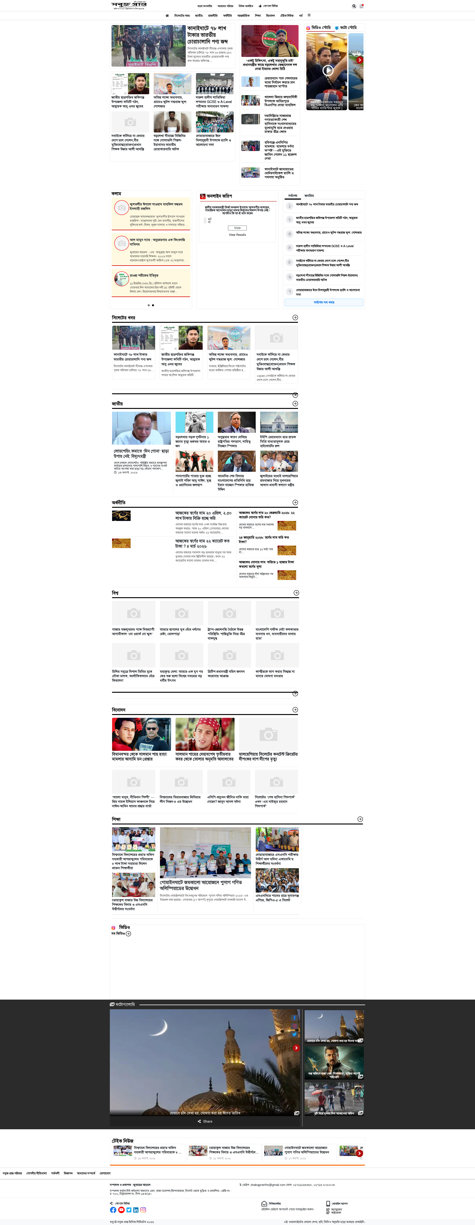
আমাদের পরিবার (225, 6)
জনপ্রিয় (309, 196)
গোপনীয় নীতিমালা (36, 1173)
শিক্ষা (258, 16)
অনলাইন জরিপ (219, 196)
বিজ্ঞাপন (68, 1173)
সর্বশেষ (292, 196)
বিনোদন (270, 16)
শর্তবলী (55, 1173)
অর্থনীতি (227, 16)
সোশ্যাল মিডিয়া (270, 6)
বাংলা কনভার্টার (205, 6)
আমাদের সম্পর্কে (86, 1173)
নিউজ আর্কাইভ (246, 6)
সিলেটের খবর (182, 16)
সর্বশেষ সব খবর (324, 302)
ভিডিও (124, 927)
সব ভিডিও (119, 934)
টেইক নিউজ (287, 16)
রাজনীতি (213, 16)
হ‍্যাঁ (209, 219)
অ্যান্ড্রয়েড (336, 1209)
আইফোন (336, 1212)
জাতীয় (199, 16)
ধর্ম (301, 16)
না (209, 222)
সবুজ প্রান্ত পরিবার (12, 1173)
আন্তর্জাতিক (244, 16)
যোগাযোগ (105, 1173)
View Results (237, 235)
